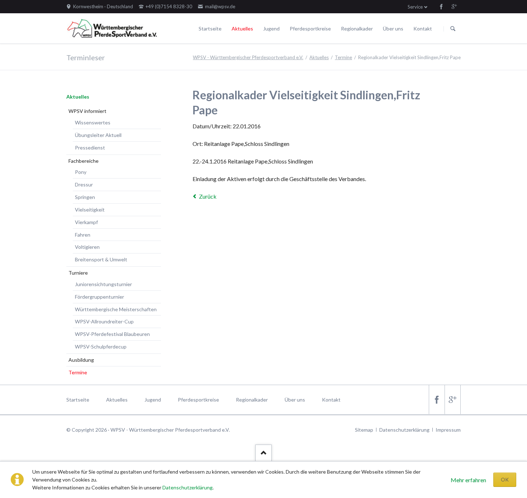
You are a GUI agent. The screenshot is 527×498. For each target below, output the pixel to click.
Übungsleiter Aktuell (98, 135)
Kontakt (422, 28)
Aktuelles (242, 28)
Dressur (84, 184)
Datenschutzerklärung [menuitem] (404, 430)
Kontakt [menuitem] (331, 400)
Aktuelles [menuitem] (117, 400)
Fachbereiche (83, 161)
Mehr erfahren (468, 479)
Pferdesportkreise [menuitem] (198, 400)
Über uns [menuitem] (295, 400)
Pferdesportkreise (310, 28)
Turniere (78, 273)
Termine (343, 57)
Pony (80, 172)
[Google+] (454, 6)
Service (415, 7)
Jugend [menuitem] (152, 400)
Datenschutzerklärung (187, 487)
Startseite (210, 28)
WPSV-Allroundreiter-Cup (104, 321)
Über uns (393, 28)
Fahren (82, 235)
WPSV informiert (87, 111)
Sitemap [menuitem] (364, 430)
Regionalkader (357, 28)
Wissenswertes (92, 122)
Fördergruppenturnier (99, 297)
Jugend (271, 28)
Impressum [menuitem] (448, 430)
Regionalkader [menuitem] (252, 400)
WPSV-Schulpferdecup (101, 346)
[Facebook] (441, 6)
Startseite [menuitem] (77, 400)
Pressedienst (90, 147)
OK (505, 479)
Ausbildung (81, 360)
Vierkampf (86, 222)
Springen (85, 197)
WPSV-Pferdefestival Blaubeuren (112, 334)
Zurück (208, 196)
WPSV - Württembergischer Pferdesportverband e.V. (248, 57)
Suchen (453, 29)
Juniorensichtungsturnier (103, 284)
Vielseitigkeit (90, 210)
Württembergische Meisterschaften (116, 309)
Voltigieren (87, 247)
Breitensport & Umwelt (101, 259)
